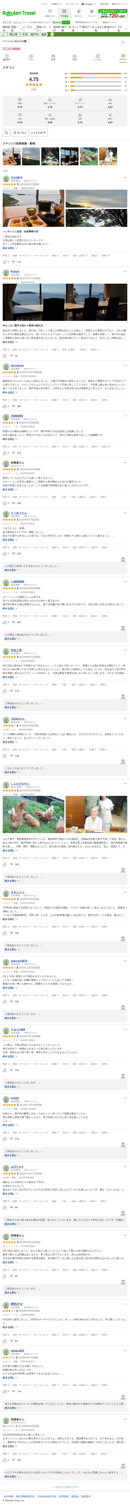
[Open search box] (6, 132)
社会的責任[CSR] (47, 1496)
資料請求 (86, 1496)
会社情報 (8, 1496)
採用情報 (63, 1496)
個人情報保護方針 (25, 1496)
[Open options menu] (125, 177)
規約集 (74, 1496)
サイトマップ (72, 4)
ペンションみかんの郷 (14, 41)
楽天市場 (104, 4)
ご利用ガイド (56, 4)
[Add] (123, 42)
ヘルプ (44, 4)
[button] (12, 156)
